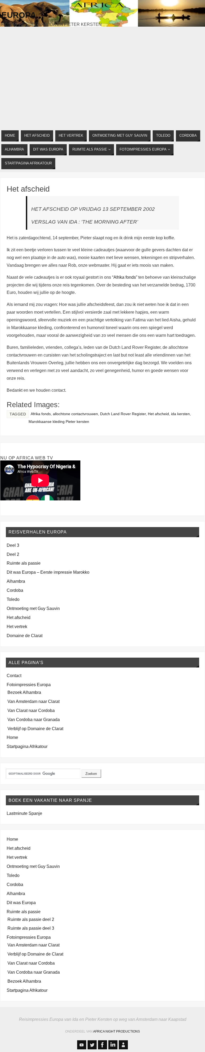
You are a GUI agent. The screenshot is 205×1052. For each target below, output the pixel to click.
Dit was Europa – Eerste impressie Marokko (48, 572)
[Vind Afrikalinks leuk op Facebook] (102, 1044)
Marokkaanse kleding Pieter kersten (59, 422)
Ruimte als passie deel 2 (30, 919)
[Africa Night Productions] (123, 1044)
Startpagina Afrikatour (27, 746)
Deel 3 (13, 545)
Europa (18, 15)
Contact (14, 675)
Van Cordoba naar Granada (33, 719)
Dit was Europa (21, 902)
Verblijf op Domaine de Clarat (35, 728)
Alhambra (16, 581)
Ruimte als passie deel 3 (30, 928)
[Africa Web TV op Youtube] (81, 1044)
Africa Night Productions (116, 1031)
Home (12, 737)
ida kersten (180, 414)
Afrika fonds (124, 277)
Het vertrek (17, 626)
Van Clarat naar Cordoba (31, 710)
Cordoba (15, 590)
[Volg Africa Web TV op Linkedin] (112, 1044)
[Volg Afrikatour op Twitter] (92, 1044)
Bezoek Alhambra (24, 692)
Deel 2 (13, 554)
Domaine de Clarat (24, 635)
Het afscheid (28, 189)
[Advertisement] (102, 76)
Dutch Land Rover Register (123, 414)
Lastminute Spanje (24, 813)
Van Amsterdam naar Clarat (33, 701)
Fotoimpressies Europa (29, 684)
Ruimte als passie (24, 563)
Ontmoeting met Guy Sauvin (33, 608)
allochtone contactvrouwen (75, 414)
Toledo (13, 599)
